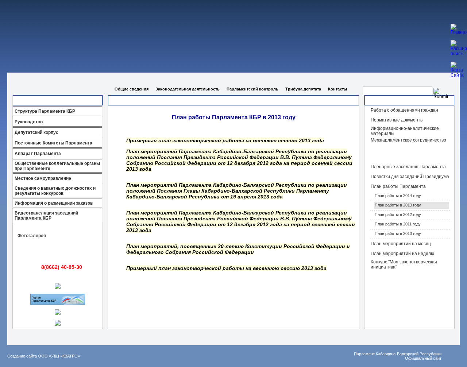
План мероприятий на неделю (402, 253)
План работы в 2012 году (398, 214)
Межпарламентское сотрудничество (408, 140)
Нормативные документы (397, 120)
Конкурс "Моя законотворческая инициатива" (404, 264)
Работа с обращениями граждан (404, 110)
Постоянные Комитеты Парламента (53, 143)
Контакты (337, 89)
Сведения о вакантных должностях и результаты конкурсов (55, 191)
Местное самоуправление (43, 178)
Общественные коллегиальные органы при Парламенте (57, 166)
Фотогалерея (32, 235)
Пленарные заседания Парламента (408, 166)
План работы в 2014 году (398, 195)
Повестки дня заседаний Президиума (410, 176)
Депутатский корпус (36, 132)
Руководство (29, 121)
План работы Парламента (398, 186)
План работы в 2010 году (398, 233)
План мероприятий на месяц (401, 243)
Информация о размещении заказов (54, 203)
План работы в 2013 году (398, 205)
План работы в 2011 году (398, 224)
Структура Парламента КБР (45, 111)
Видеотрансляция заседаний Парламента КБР (46, 215)
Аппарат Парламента (38, 153)
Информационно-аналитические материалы (405, 131)
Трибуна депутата (303, 89)
